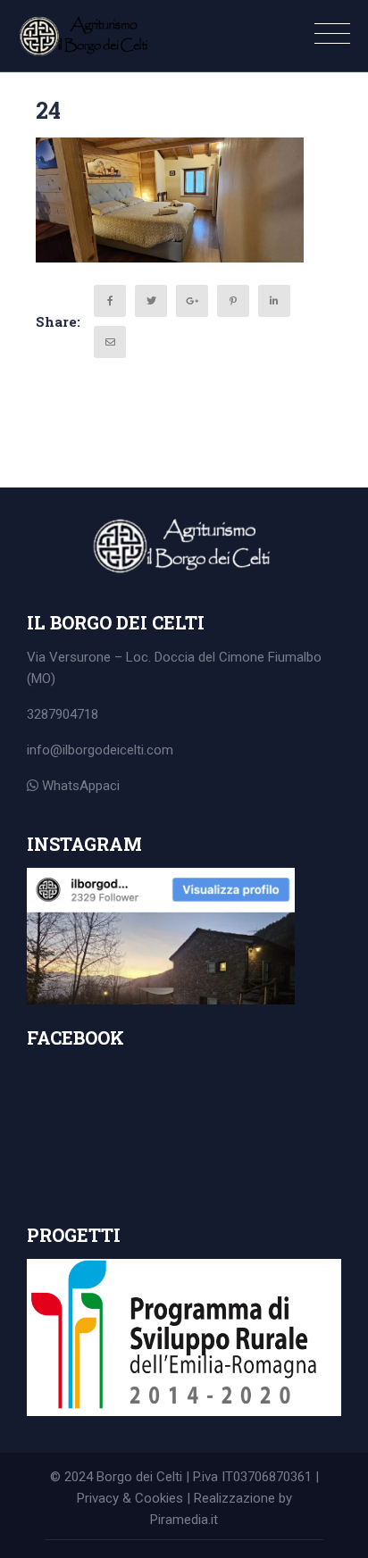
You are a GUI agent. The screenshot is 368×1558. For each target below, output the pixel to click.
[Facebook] (110, 301)
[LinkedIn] (274, 301)
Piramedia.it (184, 1520)
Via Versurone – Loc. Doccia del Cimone (147, 657)
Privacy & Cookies (130, 1498)
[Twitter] (151, 301)
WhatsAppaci (79, 786)
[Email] (110, 342)
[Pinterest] (233, 301)
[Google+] (192, 301)
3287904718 (62, 714)
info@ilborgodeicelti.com (100, 750)
